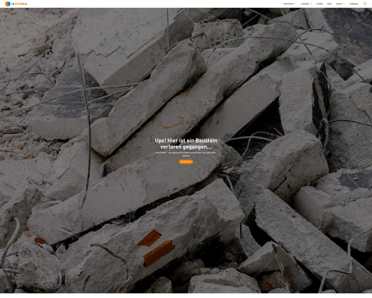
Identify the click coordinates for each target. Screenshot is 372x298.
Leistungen (305, 4)
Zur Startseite (186, 162)
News (329, 4)
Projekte (320, 4)
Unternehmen (289, 4)
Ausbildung (353, 4)
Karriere (339, 4)
